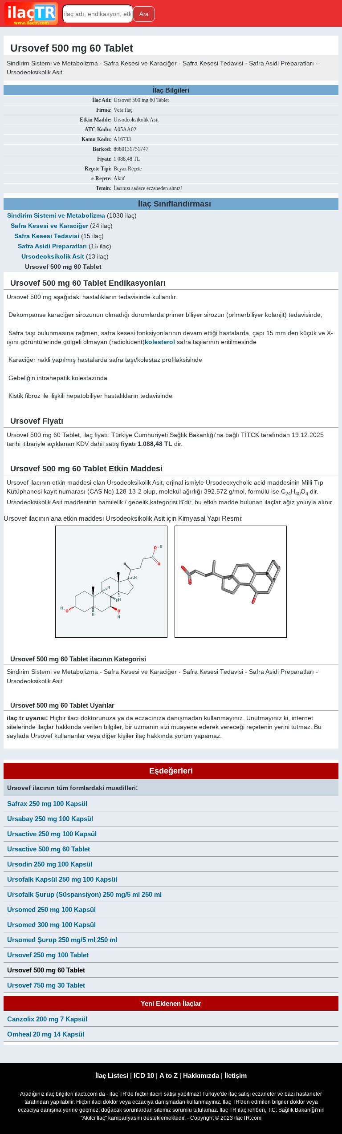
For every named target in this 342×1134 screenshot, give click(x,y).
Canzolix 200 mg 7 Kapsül (47, 1019)
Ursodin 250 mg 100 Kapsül (49, 864)
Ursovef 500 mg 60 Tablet (46, 970)
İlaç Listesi (111, 1075)
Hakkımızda (201, 1075)
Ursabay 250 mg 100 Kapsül (50, 818)
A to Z (168, 1075)
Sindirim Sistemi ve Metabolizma (56, 215)
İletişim (235, 1075)
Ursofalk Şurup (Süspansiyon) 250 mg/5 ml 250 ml (84, 894)
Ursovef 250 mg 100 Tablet (48, 955)
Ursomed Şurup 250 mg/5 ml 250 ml (62, 940)
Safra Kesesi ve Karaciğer (49, 226)
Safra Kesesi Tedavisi (46, 236)
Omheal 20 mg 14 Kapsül (45, 1034)
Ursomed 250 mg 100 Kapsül (51, 909)
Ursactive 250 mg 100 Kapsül (52, 834)
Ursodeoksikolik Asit (52, 256)
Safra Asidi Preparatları (52, 246)
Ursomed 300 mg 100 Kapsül (51, 924)
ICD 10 (144, 1075)
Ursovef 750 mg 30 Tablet (46, 985)
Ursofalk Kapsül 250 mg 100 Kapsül (62, 879)
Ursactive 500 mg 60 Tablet (48, 849)
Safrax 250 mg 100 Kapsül (47, 803)
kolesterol (160, 342)
